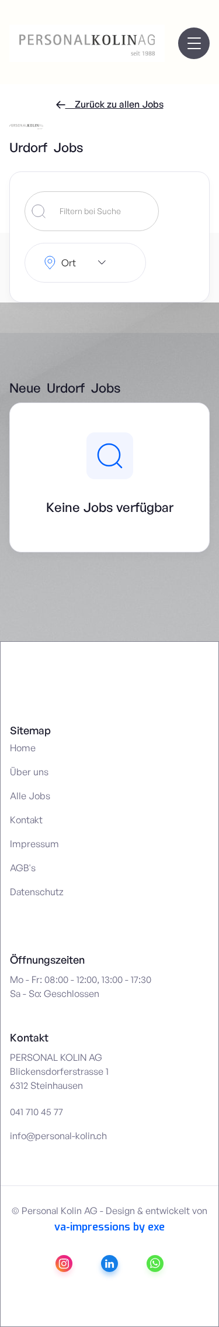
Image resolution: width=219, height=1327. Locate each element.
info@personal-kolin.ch (58, 1136)
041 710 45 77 (36, 1112)
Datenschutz (37, 892)
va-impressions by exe (109, 1227)
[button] (194, 43)
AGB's (23, 868)
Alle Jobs (30, 796)
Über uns (29, 772)
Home (23, 748)
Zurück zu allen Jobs (110, 104)
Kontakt (26, 820)
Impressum (34, 844)
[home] (34, 43)
